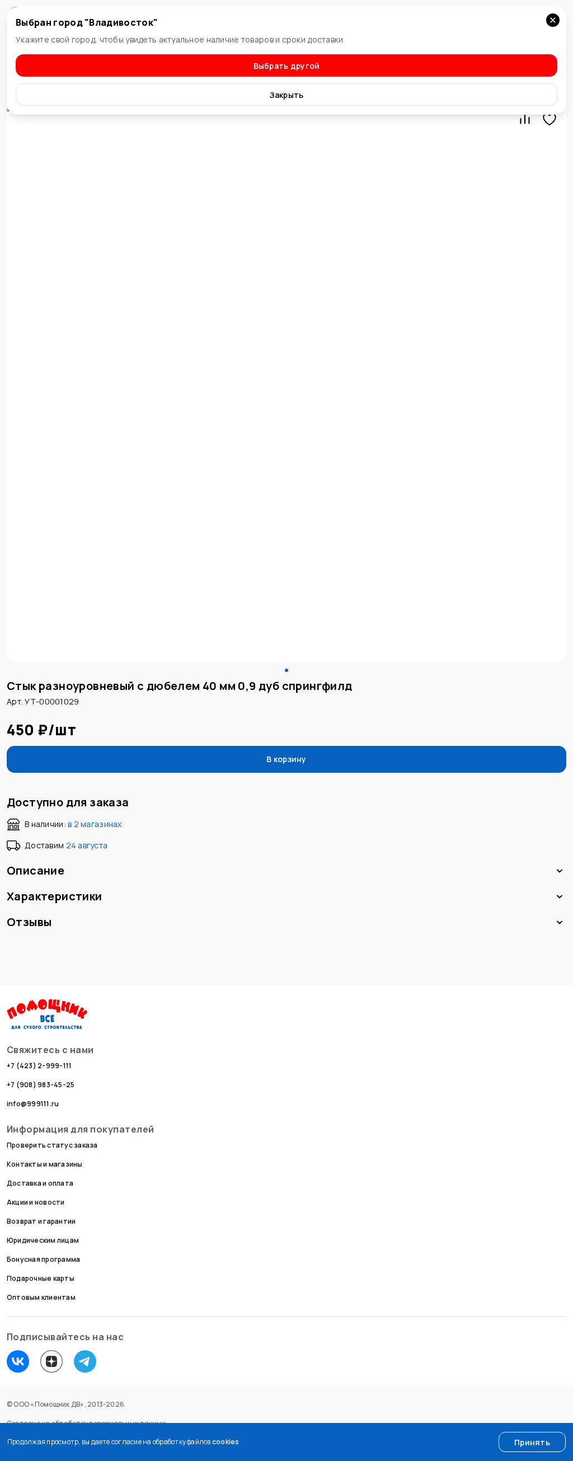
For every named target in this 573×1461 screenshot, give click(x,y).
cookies (225, 1441)
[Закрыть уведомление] (553, 20)
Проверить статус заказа (52, 1145)
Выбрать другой (286, 65)
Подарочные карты (40, 1278)
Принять (532, 1442)
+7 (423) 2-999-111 (39, 1065)
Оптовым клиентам (41, 1297)
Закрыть (287, 95)
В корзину (286, 759)
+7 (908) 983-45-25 (40, 1084)
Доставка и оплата (40, 1183)
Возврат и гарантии (41, 1221)
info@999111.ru (33, 1103)
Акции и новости (36, 1202)
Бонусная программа (43, 1259)
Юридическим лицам (43, 1240)
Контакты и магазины (45, 1164)
